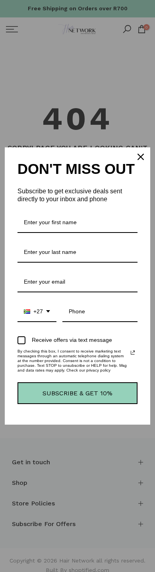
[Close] (140, 156)
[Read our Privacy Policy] (133, 352)
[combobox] (36, 312)
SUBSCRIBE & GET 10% (77, 393)
